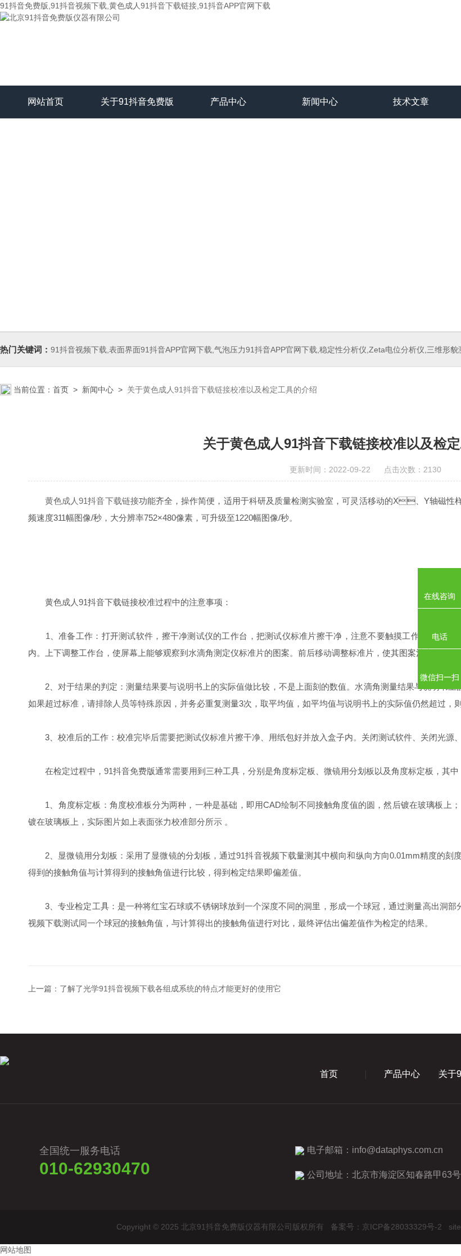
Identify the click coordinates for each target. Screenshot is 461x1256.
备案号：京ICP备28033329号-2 (386, 1226)
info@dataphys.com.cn (397, 1150)
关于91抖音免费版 (137, 101)
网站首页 (46, 101)
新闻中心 (320, 101)
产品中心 (228, 101)
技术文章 (411, 101)
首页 (61, 389)
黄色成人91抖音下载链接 (92, 501)
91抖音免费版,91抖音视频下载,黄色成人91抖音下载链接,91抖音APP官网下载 (135, 5)
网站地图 (15, 1249)
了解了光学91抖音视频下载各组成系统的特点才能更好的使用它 (170, 988)
